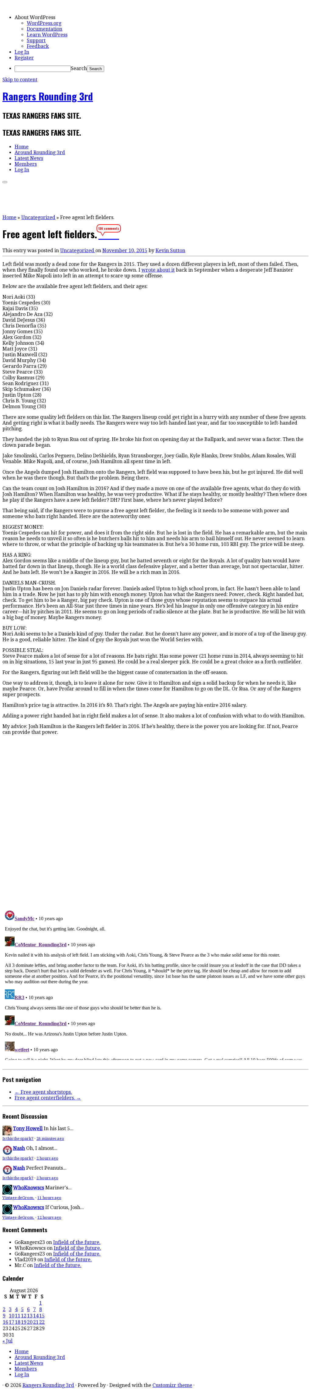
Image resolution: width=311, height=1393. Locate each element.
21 (36, 1322)
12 (23, 1316)
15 (42, 1316)
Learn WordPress (47, 35)
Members (26, 164)
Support (36, 40)
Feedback (38, 46)
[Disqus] (155, 821)
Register (24, 58)
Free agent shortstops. (43, 1092)
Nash (19, 1148)
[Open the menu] (4, 182)
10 (11, 1316)
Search (79, 68)
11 (17, 1316)
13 (29, 1316)
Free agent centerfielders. (48, 1098)
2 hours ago (47, 1158)
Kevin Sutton (170, 250)
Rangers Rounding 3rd (47, 96)
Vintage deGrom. (18, 1197)
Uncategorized (38, 217)
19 (23, 1322)
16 (5, 1322)
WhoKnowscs (28, 1188)
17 (11, 1322)
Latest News (29, 158)
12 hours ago (49, 1217)
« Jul (7, 1341)
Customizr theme (172, 1385)
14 (36, 1316)
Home (22, 147)
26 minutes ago (50, 1138)
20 (29, 1322)
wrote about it (158, 270)
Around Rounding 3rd (40, 152)
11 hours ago (49, 1197)
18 (17, 1322)
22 (42, 1322)
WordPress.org (44, 23)
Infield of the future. (77, 1242)
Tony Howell (28, 1128)
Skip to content (19, 80)
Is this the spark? (17, 1138)
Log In (22, 52)
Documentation (44, 29)
